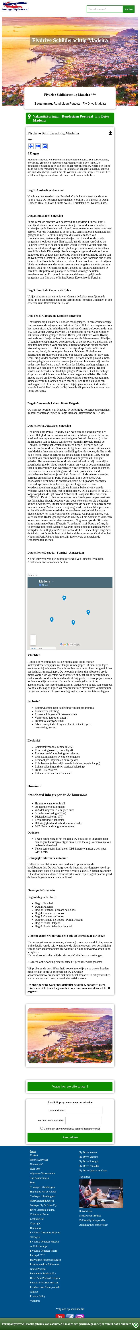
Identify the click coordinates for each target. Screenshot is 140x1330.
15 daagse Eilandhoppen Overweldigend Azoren (42, 1198)
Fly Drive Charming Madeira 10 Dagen (45, 1234)
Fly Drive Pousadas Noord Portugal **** (43, 1253)
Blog (32, 1182)
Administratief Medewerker (93, 1224)
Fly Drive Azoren (88, 1152)
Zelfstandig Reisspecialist (92, 1220)
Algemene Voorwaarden (42, 1173)
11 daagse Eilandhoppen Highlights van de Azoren (43, 1189)
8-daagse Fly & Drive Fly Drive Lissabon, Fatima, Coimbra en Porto (43, 1210)
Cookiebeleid (37, 1219)
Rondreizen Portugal (77, 116)
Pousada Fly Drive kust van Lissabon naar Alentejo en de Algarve (45, 1287)
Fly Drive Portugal (88, 1161)
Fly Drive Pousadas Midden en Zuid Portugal (44, 1244)
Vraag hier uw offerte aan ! (70, 1086)
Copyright (35, 1223)
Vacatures (35, 1300)
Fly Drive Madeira (88, 1157)
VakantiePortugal (46, 116)
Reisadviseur (85, 1211)
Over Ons (35, 1169)
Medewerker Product (90, 1215)
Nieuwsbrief (36, 1164)
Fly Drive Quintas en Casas (93, 1170)
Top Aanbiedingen (39, 1178)
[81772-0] (110, 133)
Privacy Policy (37, 1296)
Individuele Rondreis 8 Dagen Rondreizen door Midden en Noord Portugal (45, 1264)
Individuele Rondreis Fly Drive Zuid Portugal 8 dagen (45, 1275)
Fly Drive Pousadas (89, 1166)
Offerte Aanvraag (39, 1159)
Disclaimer (35, 1228)
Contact (34, 1155)
